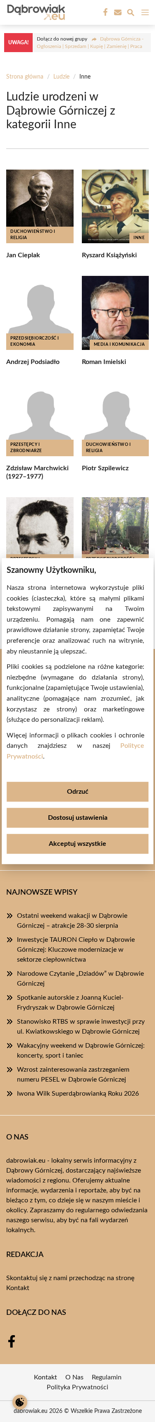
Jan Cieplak (23, 255)
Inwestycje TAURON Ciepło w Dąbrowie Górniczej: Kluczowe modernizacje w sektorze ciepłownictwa (76, 949)
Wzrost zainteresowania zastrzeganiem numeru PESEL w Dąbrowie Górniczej (73, 1074)
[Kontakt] (117, 12)
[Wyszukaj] (130, 14)
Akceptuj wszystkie (77, 843)
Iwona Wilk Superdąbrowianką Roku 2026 (78, 1093)
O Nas (74, 1377)
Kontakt (17, 1288)
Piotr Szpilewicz (105, 468)
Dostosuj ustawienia (77, 817)
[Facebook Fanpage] (104, 12)
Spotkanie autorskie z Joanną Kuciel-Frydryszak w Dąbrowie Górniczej (70, 1002)
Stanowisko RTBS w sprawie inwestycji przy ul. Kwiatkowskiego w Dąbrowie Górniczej (81, 1026)
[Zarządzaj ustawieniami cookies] (19, 1402)
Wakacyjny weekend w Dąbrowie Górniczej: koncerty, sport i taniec (81, 1050)
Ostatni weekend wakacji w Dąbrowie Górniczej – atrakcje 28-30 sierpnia (72, 920)
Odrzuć (77, 791)
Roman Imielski (104, 362)
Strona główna (24, 77)
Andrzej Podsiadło (33, 362)
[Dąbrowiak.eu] (34, 12)
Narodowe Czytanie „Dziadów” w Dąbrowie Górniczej (80, 978)
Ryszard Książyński (109, 255)
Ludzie (61, 77)
